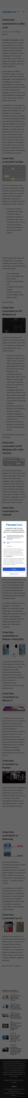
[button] (14, 546)
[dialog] (14, 549)
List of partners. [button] (9, 556)
